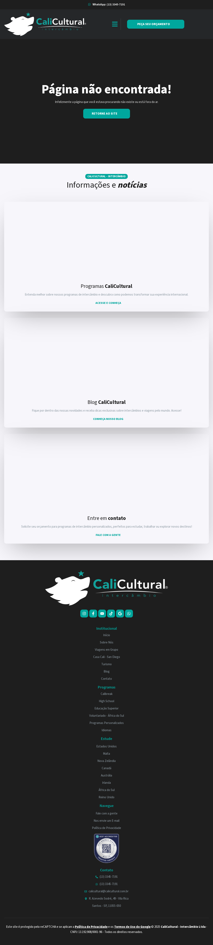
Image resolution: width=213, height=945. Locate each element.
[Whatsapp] (129, 613)
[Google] (120, 613)
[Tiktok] (111, 613)
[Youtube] (102, 613)
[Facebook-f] (93, 613)
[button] (115, 24)
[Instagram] (84, 613)
